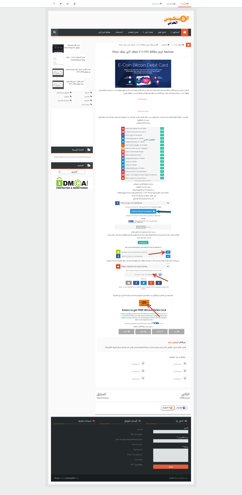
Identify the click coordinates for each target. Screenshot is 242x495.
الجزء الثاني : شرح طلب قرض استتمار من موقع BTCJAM (78, 70)
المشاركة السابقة (102, 397)
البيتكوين (175, 32)
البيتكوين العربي (70, 478)
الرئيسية (184, 3)
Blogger (57, 478)
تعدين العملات (133, 32)
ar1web (171, 478)
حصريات (86, 100)
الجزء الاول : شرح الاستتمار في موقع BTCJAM (74, 82)
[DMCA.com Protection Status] (72, 182)
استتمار (87, 92)
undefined (177, 364)
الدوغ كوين (162, 32)
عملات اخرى (149, 32)
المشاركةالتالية (184, 397)
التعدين (86, 96)
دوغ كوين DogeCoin (134, 454)
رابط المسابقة (143, 99)
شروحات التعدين (63, 100)
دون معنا (156, 3)
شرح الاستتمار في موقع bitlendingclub (72, 46)
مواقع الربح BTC (136, 464)
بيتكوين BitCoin (136, 434)
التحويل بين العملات (62, 92)
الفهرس (170, 3)
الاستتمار (119, 32)
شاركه (159, 331)
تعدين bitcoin (137, 444)
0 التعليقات (165, 407)
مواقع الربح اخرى (104, 32)
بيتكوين (66, 96)
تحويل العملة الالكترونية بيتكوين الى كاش (128, 439)
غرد (175, 331)
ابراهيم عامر (173, 342)
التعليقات (179, 407)
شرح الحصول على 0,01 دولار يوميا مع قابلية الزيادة (75, 58)
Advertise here (143, 111)
